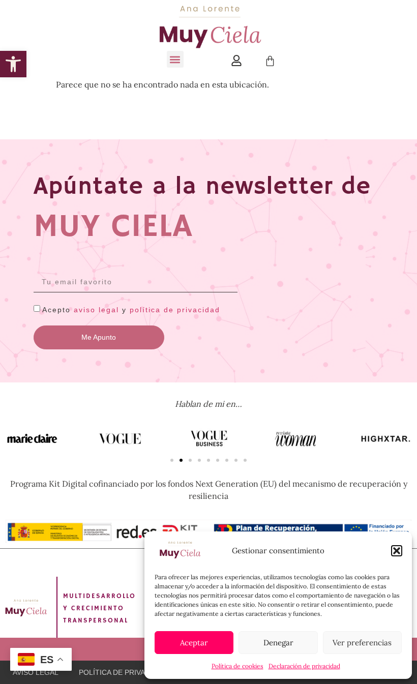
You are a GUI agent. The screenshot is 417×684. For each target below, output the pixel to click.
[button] (397, 551)
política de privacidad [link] (175, 310)
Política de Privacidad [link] (123, 672)
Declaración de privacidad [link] (304, 666)
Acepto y (131, 310)
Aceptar (194, 642)
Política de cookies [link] (237, 666)
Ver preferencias (362, 642)
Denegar (278, 642)
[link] (13, 64)
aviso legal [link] (96, 310)
